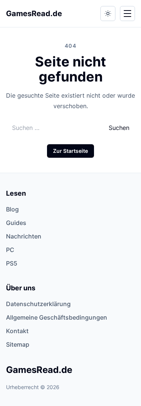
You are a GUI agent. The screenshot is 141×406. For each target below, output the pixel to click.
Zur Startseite (70, 151)
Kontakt (17, 331)
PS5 (11, 263)
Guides (16, 222)
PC (10, 250)
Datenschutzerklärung (38, 304)
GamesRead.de (34, 13)
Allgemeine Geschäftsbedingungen (56, 317)
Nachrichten (23, 236)
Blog (12, 209)
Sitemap (17, 344)
